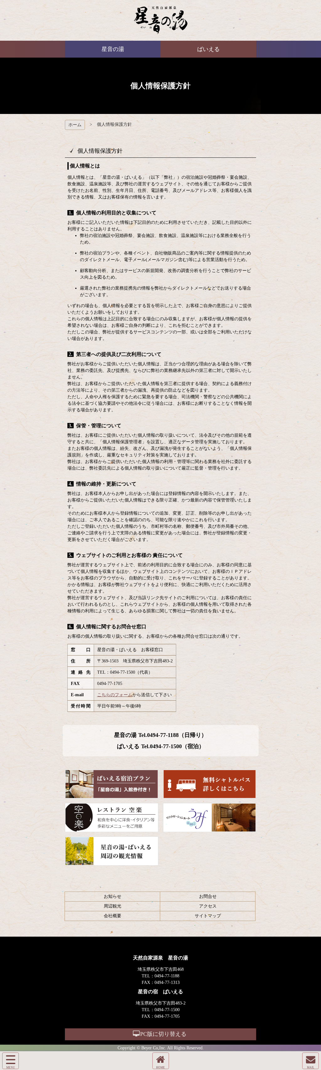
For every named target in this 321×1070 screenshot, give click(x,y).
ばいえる (160, 20)
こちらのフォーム (114, 694)
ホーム (75, 124)
